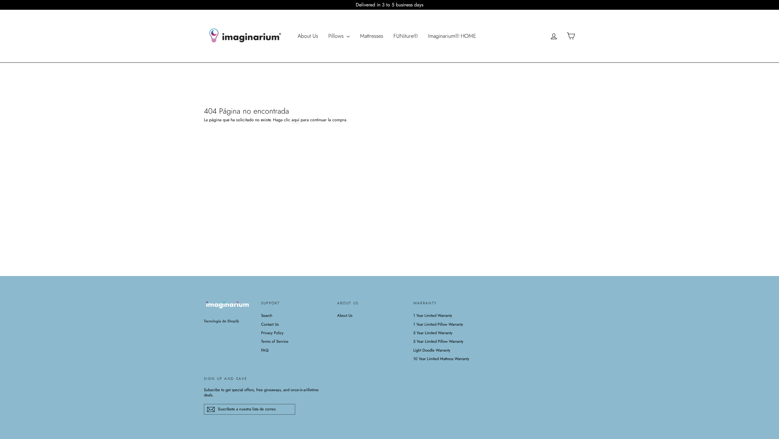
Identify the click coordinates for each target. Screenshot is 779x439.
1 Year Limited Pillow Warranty (438, 324)
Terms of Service (274, 341)
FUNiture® (405, 36)
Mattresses (371, 36)
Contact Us (270, 324)
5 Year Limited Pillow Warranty (438, 341)
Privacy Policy (272, 333)
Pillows (336, 36)
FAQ (264, 350)
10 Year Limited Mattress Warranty (441, 359)
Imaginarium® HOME (452, 36)
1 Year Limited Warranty (432, 315)
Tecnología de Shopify (221, 321)
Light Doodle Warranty (431, 350)
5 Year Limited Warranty (432, 333)
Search (266, 315)
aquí (295, 120)
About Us (308, 36)
